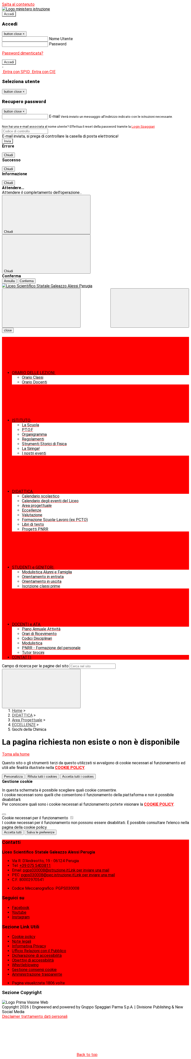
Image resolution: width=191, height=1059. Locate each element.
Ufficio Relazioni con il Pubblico (39, 950)
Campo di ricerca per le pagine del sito (35, 666)
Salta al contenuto (18, 4)
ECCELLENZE (24, 724)
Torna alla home (16, 754)
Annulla (9, 281)
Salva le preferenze (40, 832)
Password (57, 44)
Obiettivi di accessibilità (33, 960)
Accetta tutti (78, 776)
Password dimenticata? (22, 53)
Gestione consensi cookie (34, 969)
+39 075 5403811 (35, 865)
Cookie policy (23, 936)
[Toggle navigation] (41, 308)
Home (17, 710)
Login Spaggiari (143, 126)
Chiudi (8, 155)
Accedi (9, 14)
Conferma (27, 281)
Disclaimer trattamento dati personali (34, 1016)
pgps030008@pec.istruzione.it (68, 875)
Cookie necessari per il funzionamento (35, 818)
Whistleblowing (25, 965)
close (8, 330)
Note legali (21, 941)
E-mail (54, 116)
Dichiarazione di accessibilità (37, 955)
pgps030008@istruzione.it (66, 870)
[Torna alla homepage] (95, 286)
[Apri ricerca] (149, 308)
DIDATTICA (22, 715)
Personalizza (13, 776)
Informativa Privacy (29, 946)
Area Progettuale (27, 720)
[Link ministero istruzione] (26, 9)
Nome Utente (61, 38)
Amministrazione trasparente (37, 974)
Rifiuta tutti (42, 776)
